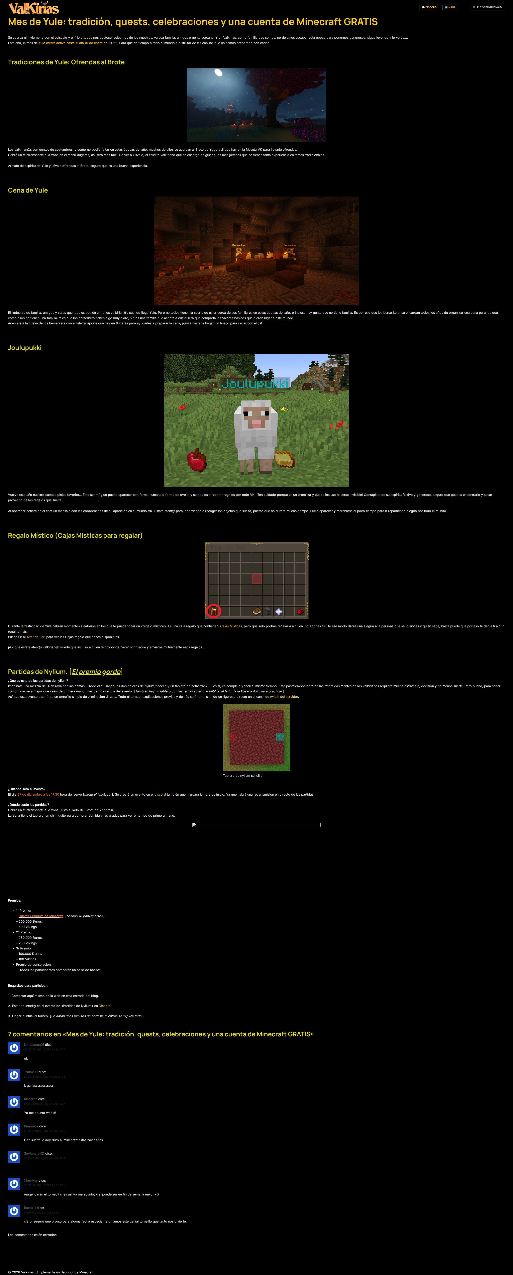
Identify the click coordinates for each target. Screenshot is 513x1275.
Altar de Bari (36, 637)
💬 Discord (429, 7)
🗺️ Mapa (450, 7)
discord (160, 794)
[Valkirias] (33, 7)
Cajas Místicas (231, 626)
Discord (105, 1006)
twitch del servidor (284, 697)
